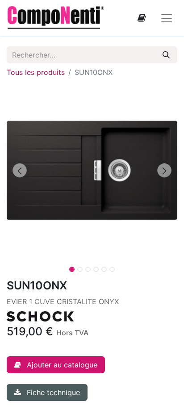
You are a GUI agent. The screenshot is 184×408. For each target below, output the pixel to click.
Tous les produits (36, 72)
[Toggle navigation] (166, 18)
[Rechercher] (166, 54)
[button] (19, 170)
